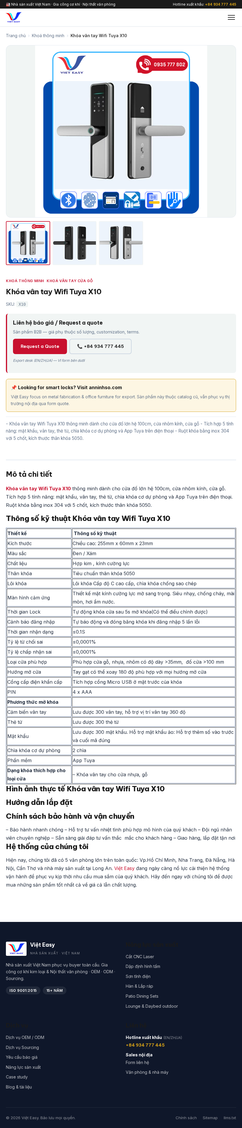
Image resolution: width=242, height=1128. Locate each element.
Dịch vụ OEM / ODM (25, 1037)
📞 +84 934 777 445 (100, 346)
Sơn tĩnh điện (138, 976)
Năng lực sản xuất (23, 1067)
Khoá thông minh (48, 35)
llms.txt (230, 1117)
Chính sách (186, 1117)
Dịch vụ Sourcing (22, 1047)
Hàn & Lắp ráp (139, 986)
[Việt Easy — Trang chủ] (13, 17)
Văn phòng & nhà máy (147, 1072)
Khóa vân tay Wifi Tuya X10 (38, 488)
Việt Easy (124, 868)
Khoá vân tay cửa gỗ (70, 281)
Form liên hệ (137, 1062)
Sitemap (210, 1117)
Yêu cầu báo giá (21, 1057)
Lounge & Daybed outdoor (152, 1006)
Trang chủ (16, 35)
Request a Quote (40, 346)
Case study (17, 1076)
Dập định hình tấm (143, 966)
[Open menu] (231, 17)
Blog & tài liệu (19, 1086)
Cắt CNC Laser (140, 956)
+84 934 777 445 (220, 4)
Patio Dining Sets (142, 996)
